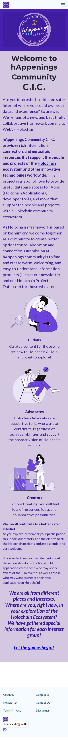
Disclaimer (42, 710)
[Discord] (5, 729)
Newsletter (10, 702)
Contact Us (43, 702)
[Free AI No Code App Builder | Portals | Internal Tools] (15, 724)
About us (8, 694)
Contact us (42, 694)
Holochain (47, 163)
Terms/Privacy (12, 710)
